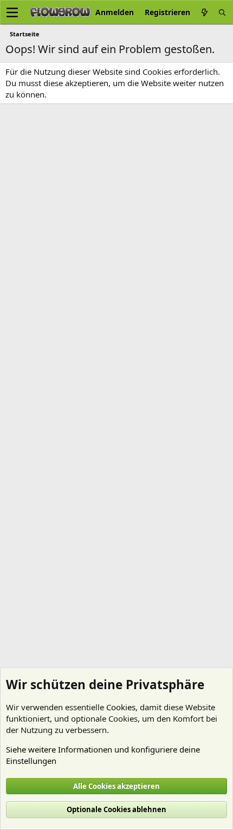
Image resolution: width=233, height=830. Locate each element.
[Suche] (222, 12)
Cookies (120, 707)
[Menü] (12, 12)
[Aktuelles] (204, 12)
